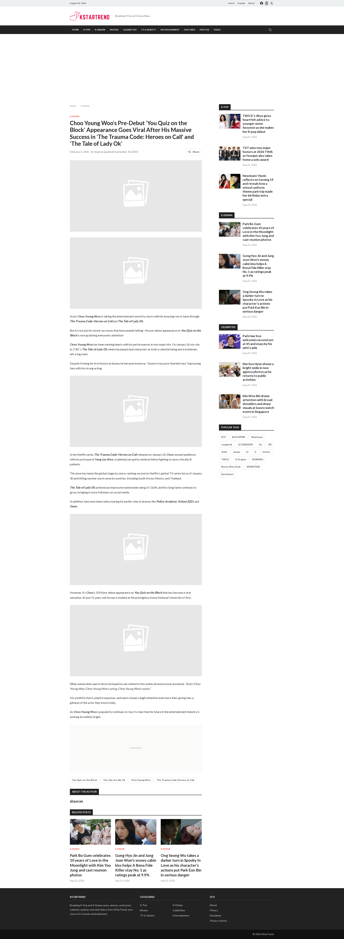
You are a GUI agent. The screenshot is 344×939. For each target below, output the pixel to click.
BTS (223, 437)
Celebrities (130, 29)
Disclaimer (215, 915)
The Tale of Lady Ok (114, 780)
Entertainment (170, 29)
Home (75, 29)
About (251, 3)
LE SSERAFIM (245, 444)
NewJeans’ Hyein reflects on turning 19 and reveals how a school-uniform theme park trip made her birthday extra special (258, 187)
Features (189, 29)
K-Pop (86, 29)
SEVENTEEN (253, 466)
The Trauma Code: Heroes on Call (175, 780)
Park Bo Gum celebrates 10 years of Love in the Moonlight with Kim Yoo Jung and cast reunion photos (90, 865)
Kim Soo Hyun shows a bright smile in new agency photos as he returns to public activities (258, 372)
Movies (114, 29)
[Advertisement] (172, 66)
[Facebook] (261, 3)
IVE (270, 444)
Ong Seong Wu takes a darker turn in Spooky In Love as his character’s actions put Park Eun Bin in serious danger (181, 865)
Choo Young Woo (140, 780)
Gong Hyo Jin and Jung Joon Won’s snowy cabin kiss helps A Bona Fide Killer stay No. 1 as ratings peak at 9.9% (135, 865)
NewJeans (257, 437)
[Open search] (270, 29)
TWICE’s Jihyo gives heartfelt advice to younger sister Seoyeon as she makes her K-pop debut (258, 123)
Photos (204, 29)
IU (247, 451)
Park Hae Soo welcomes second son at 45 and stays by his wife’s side (258, 342)
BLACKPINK (238, 437)
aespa (236, 451)
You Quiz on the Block (84, 780)
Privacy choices (218, 920)
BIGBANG (257, 459)
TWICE (225, 459)
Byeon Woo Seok (230, 466)
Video (217, 29)
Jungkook (226, 444)
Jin (260, 444)
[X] (271, 3)
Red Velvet (227, 474)
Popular (241, 3)
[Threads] (266, 3)
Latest (231, 3)
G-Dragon (240, 459)
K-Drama (100, 29)
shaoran (98, 151)
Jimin (224, 451)
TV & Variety (148, 29)
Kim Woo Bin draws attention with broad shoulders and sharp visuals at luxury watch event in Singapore (258, 404)
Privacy (214, 910)
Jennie (266, 451)
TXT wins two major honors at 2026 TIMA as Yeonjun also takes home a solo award (258, 153)
